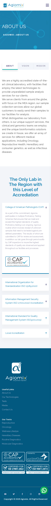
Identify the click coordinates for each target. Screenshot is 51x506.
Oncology (6, 427)
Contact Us (7, 409)
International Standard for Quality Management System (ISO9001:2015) (23, 318)
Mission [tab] (41, 66)
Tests (4, 401)
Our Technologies (10, 397)
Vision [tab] (25, 66)
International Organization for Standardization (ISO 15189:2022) (21, 284)
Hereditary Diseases (11, 435)
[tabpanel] (25, 117)
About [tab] (10, 66)
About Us (6, 393)
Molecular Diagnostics (12, 444)
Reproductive (8, 423)
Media (5, 405)
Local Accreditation (14, 333)
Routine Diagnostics (11, 439)
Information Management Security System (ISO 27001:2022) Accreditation (24, 301)
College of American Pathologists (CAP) (24, 207)
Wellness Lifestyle (10, 431)
